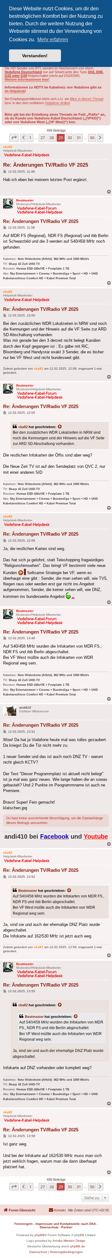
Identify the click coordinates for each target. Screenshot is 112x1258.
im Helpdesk (15, 91)
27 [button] (42, 137)
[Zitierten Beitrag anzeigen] (60, 427)
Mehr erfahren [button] (52, 39)
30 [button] (70, 137)
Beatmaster (27, 890)
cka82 (23, 427)
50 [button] (92, 137)
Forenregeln (23, 1223)
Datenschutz (49, 1227)
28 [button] (51, 137)
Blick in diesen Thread (86, 99)
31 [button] (79, 137)
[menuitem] (57, 1210)
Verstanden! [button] (35, 55)
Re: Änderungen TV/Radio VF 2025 (45, 165)
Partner (66, 1227)
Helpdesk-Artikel (57, 103)
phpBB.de (77, 1246)
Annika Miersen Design (69, 1240)
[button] (14, 137)
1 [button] (30, 137)
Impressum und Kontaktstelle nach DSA (65, 1223)
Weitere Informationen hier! (27, 79)
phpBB (39, 1235)
